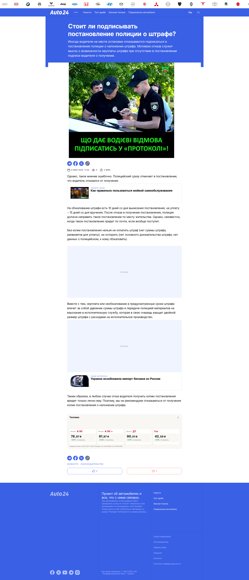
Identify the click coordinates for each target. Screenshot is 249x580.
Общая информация (162, 537)
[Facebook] (52, 572)
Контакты (158, 558)
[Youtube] (65, 572)
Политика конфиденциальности (167, 564)
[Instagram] (77, 572)
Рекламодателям (161, 542)
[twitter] (81, 163)
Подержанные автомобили (142, 12)
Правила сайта (160, 547)
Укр (190, 12)
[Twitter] (58, 572)
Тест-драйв (100, 12)
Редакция (158, 553)
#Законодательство (92, 464)
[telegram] (69, 163)
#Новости (72, 464)
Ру (198, 12)
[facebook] (75, 163)
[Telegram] (71, 572)
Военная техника (117, 12)
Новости (87, 12)
